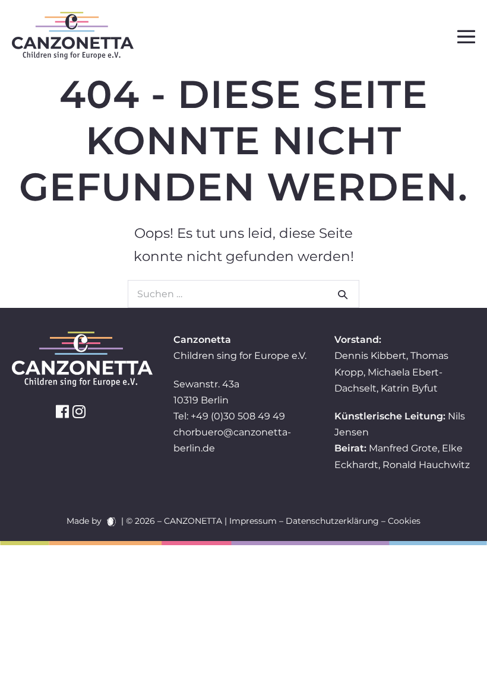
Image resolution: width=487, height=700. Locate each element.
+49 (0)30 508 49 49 (238, 416)
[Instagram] (79, 411)
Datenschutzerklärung (332, 521)
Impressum (253, 521)
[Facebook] (62, 411)
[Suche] (342, 294)
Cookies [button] (404, 521)
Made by (85, 521)
